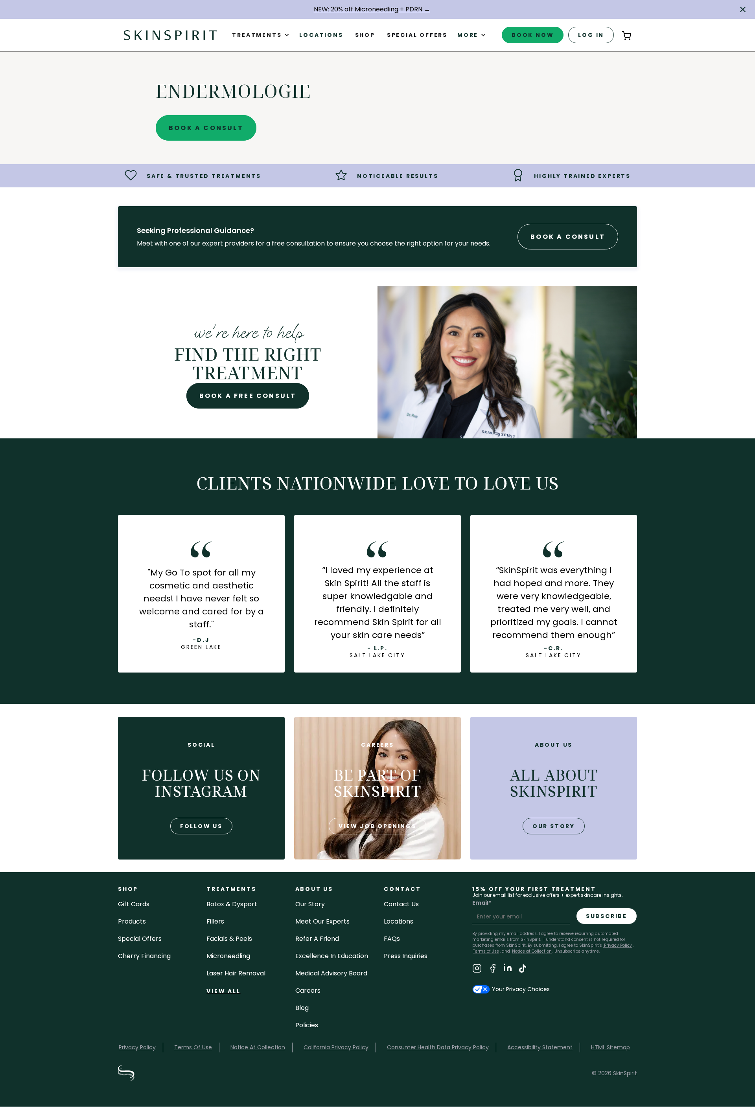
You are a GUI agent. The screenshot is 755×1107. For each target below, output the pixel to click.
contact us (401, 904)
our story (553, 826)
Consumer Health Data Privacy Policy (438, 1047)
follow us (201, 826)
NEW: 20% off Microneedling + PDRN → (372, 9)
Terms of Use (486, 951)
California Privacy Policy (336, 1047)
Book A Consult (206, 127)
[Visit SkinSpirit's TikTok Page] (522, 970)
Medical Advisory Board (331, 973)
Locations (321, 35)
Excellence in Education (331, 955)
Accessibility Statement (540, 1047)
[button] (743, 9)
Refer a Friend (317, 938)
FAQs (392, 938)
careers (307, 990)
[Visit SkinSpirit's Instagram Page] (477, 970)
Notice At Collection (257, 1047)
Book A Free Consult (247, 395)
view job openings (377, 826)
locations (398, 921)
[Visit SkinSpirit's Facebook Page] (492, 970)
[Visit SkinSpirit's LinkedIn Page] (508, 970)
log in (591, 35)
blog (302, 1007)
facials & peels (229, 938)
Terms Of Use (193, 1047)
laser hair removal (235, 973)
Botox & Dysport (231, 904)
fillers (215, 921)
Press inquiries (405, 955)
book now (533, 35)
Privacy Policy (617, 945)
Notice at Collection (532, 951)
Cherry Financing (144, 955)
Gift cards (133, 904)
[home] (170, 35)
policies (306, 1025)
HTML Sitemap (610, 1047)
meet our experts (322, 921)
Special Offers (140, 938)
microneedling (228, 955)
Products (132, 921)
